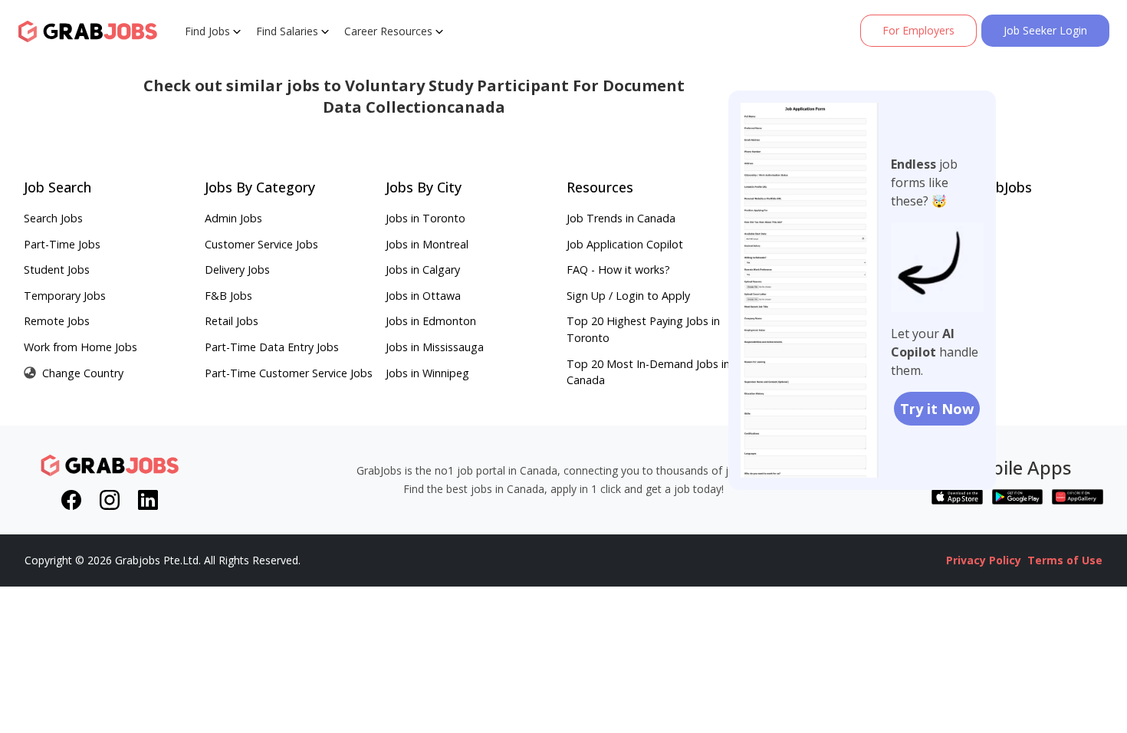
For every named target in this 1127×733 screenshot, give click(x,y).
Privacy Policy (983, 560)
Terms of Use (1064, 560)
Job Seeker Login (1045, 30)
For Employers (918, 30)
